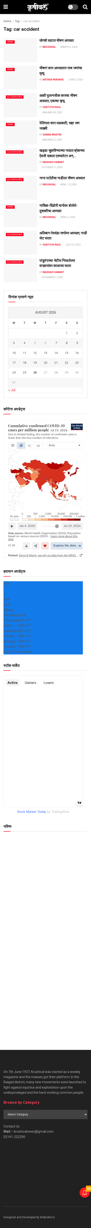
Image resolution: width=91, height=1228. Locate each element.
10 (14, 353)
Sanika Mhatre (52, 134)
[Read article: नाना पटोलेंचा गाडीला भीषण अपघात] (20, 188)
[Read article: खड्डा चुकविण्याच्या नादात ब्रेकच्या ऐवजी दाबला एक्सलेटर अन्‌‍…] (20, 160)
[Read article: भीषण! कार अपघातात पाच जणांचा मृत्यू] (20, 78)
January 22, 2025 (51, 139)
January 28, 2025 (51, 112)
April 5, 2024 (67, 217)
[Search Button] (85, 7)
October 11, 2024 (52, 167)
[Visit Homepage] (37, 7)
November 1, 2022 (52, 277)
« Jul (12, 390)
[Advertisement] (45, 990)
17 (14, 362)
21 (56, 362)
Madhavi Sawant (53, 162)
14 (56, 353)
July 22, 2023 (73, 244)
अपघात (10, 42)
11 (24, 353)
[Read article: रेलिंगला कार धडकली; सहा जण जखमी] (20, 133)
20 (45, 362)
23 (77, 362)
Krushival (49, 47)
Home (7, 21)
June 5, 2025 (75, 79)
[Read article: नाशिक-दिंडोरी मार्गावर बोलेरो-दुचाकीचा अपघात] (20, 215)
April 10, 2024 (68, 184)
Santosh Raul (52, 107)
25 (24, 372)
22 (66, 362)
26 (35, 372)
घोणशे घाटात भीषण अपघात (56, 40)
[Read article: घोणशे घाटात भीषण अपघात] (20, 50)
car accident (31, 21)
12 (35, 353)
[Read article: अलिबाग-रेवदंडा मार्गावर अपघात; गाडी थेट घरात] (20, 243)
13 (45, 353)
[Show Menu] (6, 7)
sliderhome (14, 97)
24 (14, 372)
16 (77, 353)
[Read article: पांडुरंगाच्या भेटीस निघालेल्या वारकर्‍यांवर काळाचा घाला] (20, 270)
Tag (17, 21)
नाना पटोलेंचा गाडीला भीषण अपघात (62, 178)
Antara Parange (53, 79)
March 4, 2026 (68, 47)
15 (66, 353)
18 (24, 362)
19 (35, 362)
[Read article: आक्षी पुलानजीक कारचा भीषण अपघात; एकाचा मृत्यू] (20, 105)
